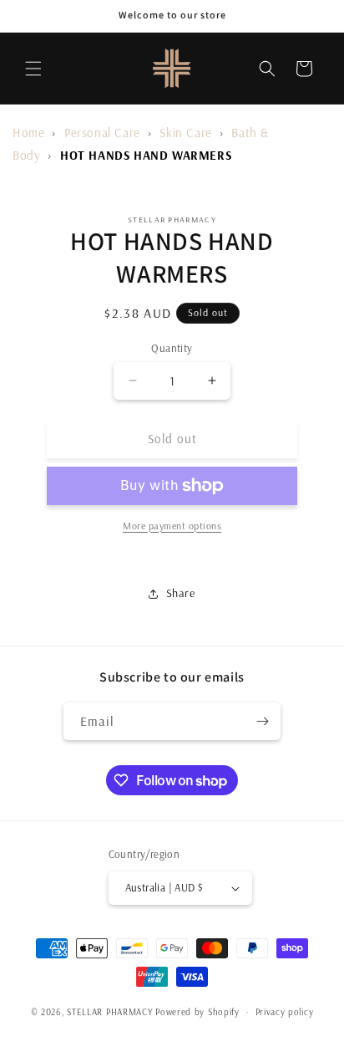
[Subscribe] (262, 721)
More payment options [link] (172, 525)
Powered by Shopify (197, 1012)
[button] (33, 68)
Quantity (171, 348)
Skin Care (185, 132)
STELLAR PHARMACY (110, 1012)
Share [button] (180, 592)
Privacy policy (284, 1012)
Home (28, 132)
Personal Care (102, 132)
